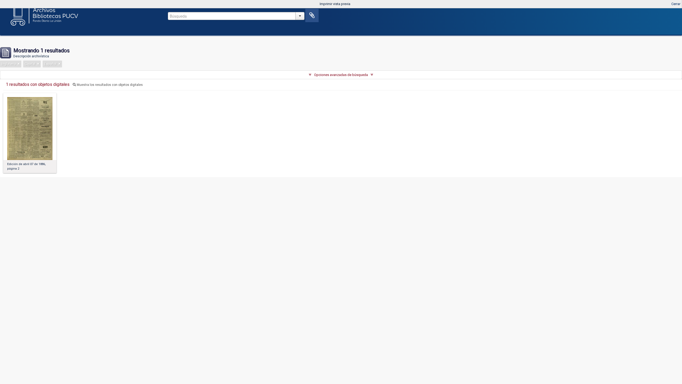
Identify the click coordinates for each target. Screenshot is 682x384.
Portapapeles (312, 15)
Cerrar (675, 4)
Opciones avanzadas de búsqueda (341, 75)
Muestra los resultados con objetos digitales (109, 85)
